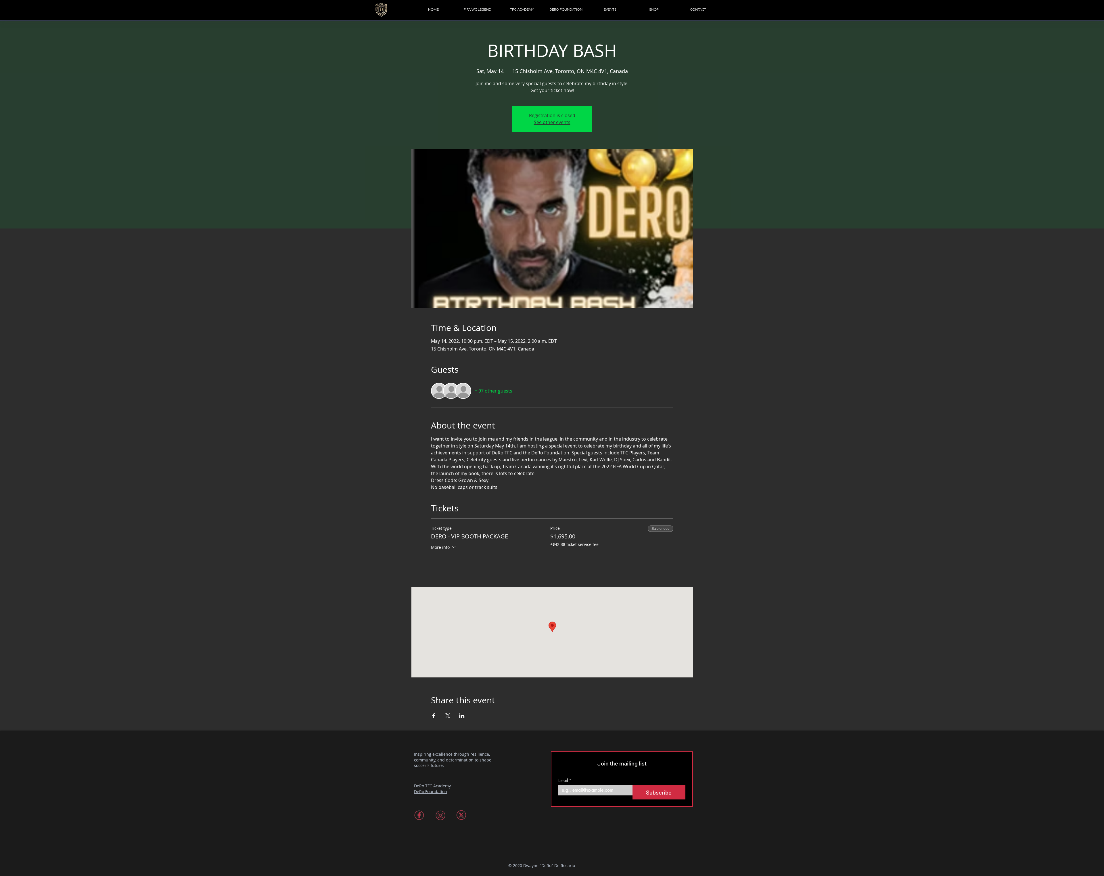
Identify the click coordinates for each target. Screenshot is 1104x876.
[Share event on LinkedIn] (462, 715)
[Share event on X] (448, 715)
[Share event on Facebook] (433, 715)
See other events (552, 122)
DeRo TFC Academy (432, 786)
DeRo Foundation (430, 791)
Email (564, 780)
